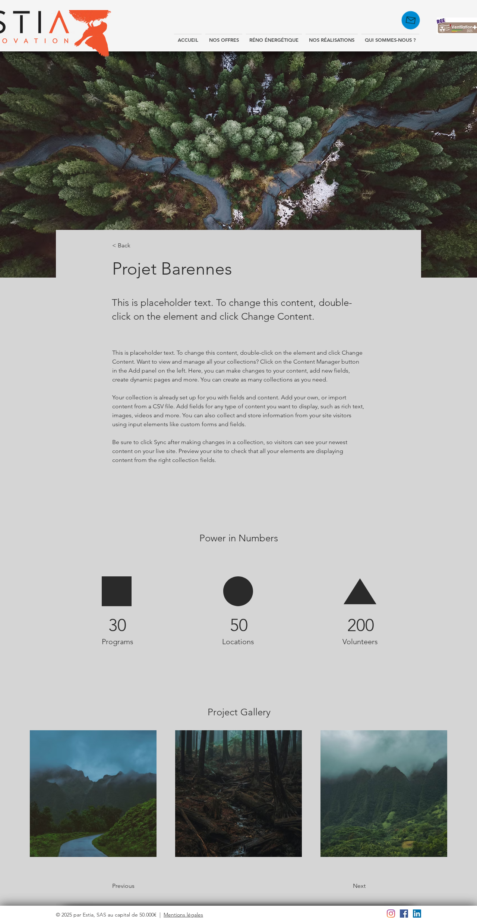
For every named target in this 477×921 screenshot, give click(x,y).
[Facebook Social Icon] (404, 913)
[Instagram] (391, 913)
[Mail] (415, 20)
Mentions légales (183, 914)
